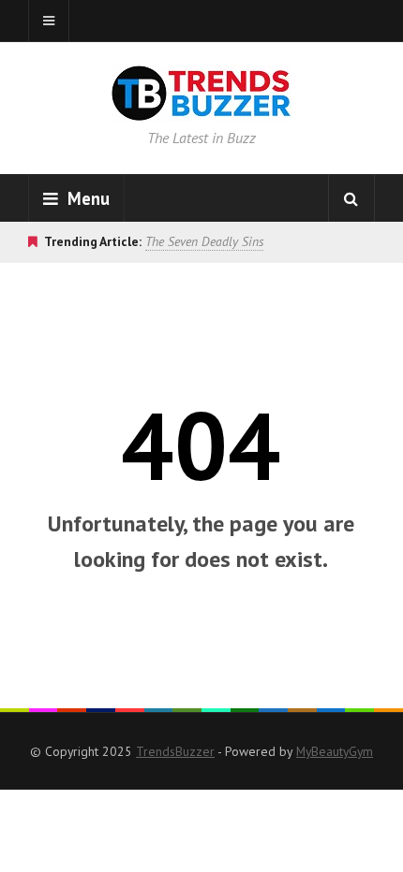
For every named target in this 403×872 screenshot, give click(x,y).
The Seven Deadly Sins (204, 241)
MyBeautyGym (334, 751)
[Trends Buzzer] (201, 108)
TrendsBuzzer (175, 751)
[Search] (351, 198)
